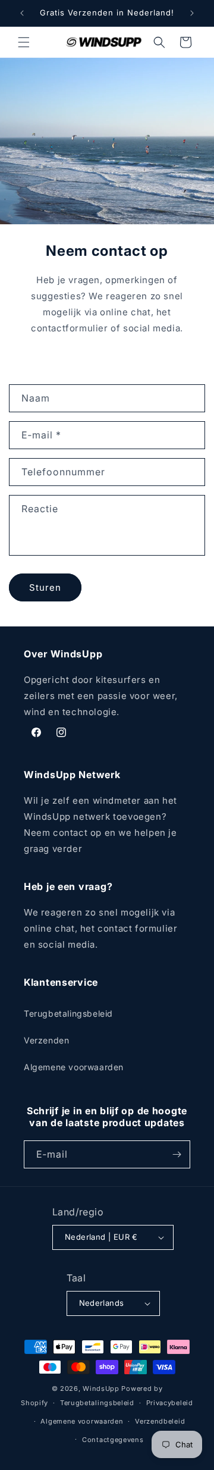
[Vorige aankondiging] (22, 13)
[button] (24, 42)
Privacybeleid (169, 1403)
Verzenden (46, 1040)
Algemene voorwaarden (74, 1067)
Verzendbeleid (160, 1421)
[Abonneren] (176, 1154)
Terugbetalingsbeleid (68, 1013)
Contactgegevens (113, 1439)
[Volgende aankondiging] (192, 13)
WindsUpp (101, 1388)
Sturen (45, 587)
